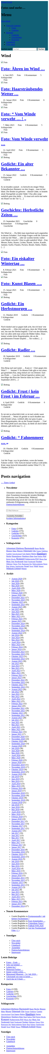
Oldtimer (9, 564)
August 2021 (16, 718)
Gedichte (15, 35)
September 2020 (18, 743)
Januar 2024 (16, 649)
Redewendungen (38, 564)
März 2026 (16, 590)
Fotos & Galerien (13, 25)
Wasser (41, 566)
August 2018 (16, 802)
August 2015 (16, 887)
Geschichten (16, 37)
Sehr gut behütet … (14, 965)
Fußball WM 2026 (36, 926)
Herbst (8, 556)
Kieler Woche (11, 559)
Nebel (26, 562)
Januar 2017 (16, 847)
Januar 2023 (16, 678)
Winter (24, 569)
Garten (9, 554)
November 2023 (18, 654)
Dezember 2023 (18, 652)
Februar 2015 (17, 901)
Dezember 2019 (18, 765)
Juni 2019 (15, 779)
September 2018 (18, 800)
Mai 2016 (15, 866)
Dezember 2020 (18, 736)
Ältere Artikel (8, 483)
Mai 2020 (15, 753)
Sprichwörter (19, 566)
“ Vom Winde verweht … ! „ (18, 116)
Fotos (13, 28)
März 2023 (16, 673)
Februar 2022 (17, 703)
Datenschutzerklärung (15, 504)
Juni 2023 (15, 666)
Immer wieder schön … (16, 972)
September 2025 (18, 605)
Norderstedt (31, 562)
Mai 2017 (15, 838)
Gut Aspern (26, 554)
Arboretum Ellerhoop (15, 548)
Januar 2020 (16, 762)
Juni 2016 (15, 864)
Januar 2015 (16, 904)
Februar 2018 (17, 817)
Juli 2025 (15, 609)
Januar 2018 (16, 819)
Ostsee (15, 564)
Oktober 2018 (17, 798)
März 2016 (16, 871)
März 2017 (16, 842)
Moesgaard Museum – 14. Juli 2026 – (22, 974)
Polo (19, 564)
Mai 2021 (15, 725)
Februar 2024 (17, 647)
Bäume (20, 551)
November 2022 (18, 682)
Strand (26, 566)
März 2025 (16, 616)
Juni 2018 (15, 807)
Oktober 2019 (17, 769)
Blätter (15, 551)
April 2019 (16, 784)
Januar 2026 (16, 595)
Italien (40, 556)
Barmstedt (29, 548)
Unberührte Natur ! (36, 923)
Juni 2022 (15, 694)
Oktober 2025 (17, 602)
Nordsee (39, 561)
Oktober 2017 (17, 826)
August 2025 (16, 607)
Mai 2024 (15, 640)
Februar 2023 (17, 675)
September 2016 (18, 857)
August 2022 (16, 689)
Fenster (38, 551)
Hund (36, 556)
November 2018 (18, 795)
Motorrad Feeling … (14, 969)
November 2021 (18, 711)
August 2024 (16, 633)
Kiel (44, 556)
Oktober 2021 (17, 713)
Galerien (15, 30)
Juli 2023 (15, 663)
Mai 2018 (15, 809)
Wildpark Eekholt (13, 568)
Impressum (16, 952)
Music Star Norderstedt (14, 562)
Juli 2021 (15, 720)
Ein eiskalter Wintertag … (17, 261)
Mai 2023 (15, 668)
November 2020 (18, 739)
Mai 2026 (15, 586)
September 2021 (18, 715)
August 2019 (16, 774)
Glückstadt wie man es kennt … (19, 976)
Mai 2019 (15, 781)
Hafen (33, 554)
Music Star (43, 559)
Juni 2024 (15, 637)
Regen (45, 564)
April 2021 (16, 727)
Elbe (34, 551)
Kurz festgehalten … (36, 921)
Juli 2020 (15, 748)
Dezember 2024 (18, 623)
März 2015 (16, 899)
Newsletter (15, 943)
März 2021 (16, 729)
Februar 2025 (17, 619)
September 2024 (18, 630)
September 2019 (18, 772)
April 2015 (16, 897)
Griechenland (17, 554)
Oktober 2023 (17, 656)
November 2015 (18, 880)
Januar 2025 (16, 621)
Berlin (41, 548)
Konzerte (15, 40)
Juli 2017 (15, 833)
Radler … (18, 349)
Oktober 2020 (17, 741)
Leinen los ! (11, 967)
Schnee (12, 566)
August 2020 (16, 746)
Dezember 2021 (18, 708)
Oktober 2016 (17, 854)
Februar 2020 (17, 760)
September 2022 (18, 687)
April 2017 (16, 840)
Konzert (20, 558)
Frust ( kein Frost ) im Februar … (20, 393)
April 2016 (16, 868)
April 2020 (16, 755)
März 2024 (16, 645)
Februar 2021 (17, 732)
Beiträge (9, 33)
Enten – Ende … (13, 962)
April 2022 (16, 699)
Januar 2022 (16, 706)
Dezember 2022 (18, 680)
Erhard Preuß (6, 2)
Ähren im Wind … (23, 68)
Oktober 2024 (17, 628)
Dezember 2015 (18, 878)
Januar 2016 (16, 875)
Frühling (45, 551)
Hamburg (42, 553)
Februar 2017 (17, 845)
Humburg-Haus (27, 556)
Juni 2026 (15, 583)
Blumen (9, 551)
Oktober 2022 (17, 685)
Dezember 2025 (18, 597)
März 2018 (16, 814)
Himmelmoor (17, 556)
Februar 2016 (17, 873)
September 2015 (18, 885)
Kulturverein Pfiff (32, 559)
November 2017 (18, 824)
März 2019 (16, 786)
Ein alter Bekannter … (17, 166)
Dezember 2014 (18, 906)
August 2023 (16, 661)
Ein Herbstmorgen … (16, 306)
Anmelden (15, 948)
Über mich (10, 44)
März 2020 (16, 758)
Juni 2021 (15, 722)
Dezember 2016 (18, 850)
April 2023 (16, 670)
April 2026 (16, 588)
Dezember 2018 (18, 793)
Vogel (31, 566)
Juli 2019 (15, 776)
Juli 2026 (15, 581)
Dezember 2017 (18, 821)
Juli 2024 (15, 635)
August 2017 (16, 831)
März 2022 (16, 701)
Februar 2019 (17, 788)
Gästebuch (10, 42)
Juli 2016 (15, 861)
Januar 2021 (16, 734)
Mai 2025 (15, 614)
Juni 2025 (15, 612)
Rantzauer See (27, 564)
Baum (37, 548)
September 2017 (18, 828)
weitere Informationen (16, 518)
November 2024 (18, 626)
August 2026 (16, 579)
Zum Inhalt (5, 21)
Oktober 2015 (17, 882)
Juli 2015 (15, 890)
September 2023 (18, 659)
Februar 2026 (17, 593)
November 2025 (18, 600)
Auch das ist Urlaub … (15, 979)
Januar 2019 (16, 791)
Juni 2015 (15, 892)
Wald (36, 566)
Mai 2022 (15, 696)
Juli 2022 (15, 692)
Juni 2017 (15, 835)
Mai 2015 (15, 894)
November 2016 (18, 852)
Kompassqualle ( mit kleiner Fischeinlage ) (28, 917)
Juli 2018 (15, 805)
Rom (7, 566)
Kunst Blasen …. (21, 283)
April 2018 (16, 812)
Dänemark (27, 551)
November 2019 (18, 767)
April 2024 (16, 642)
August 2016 (16, 859)
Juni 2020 (15, 751)
